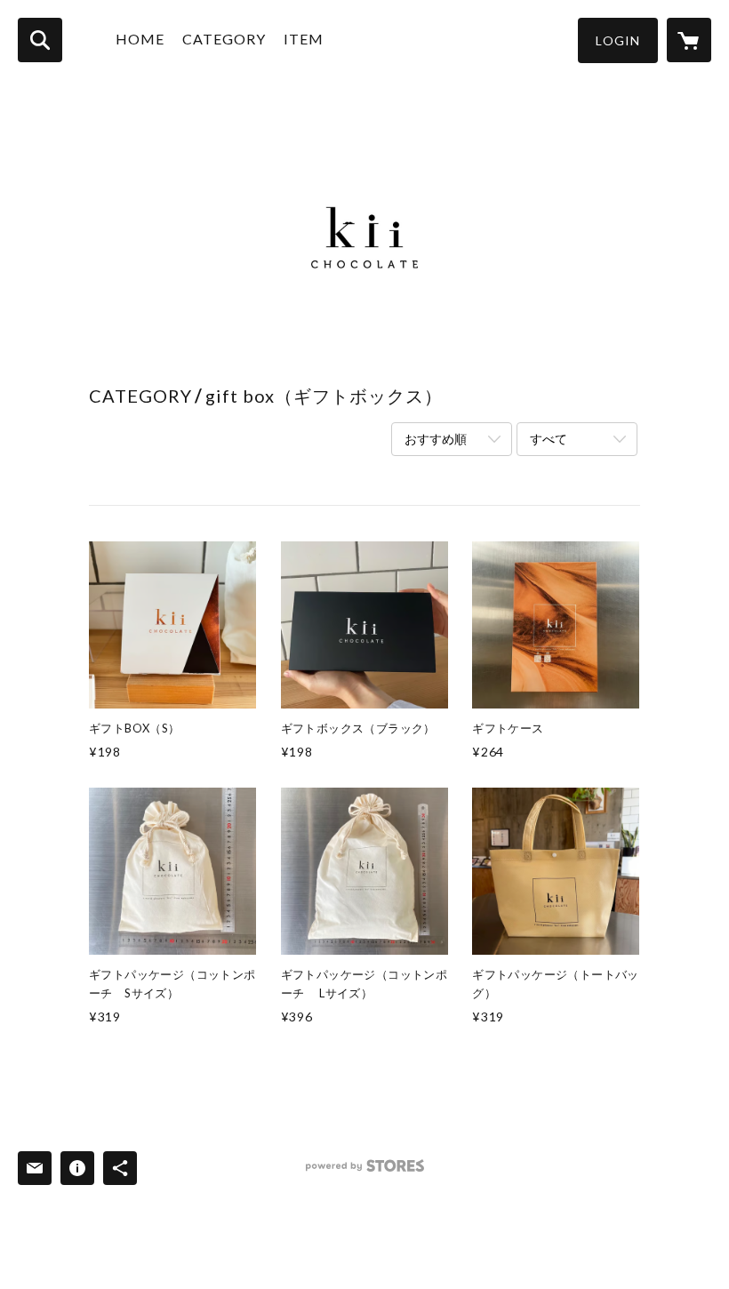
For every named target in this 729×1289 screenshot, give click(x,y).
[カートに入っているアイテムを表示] (689, 40)
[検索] (40, 40)
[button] (618, 40)
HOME (140, 38)
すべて (548, 438)
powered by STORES (364, 1172)
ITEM (304, 38)
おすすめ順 (436, 438)
